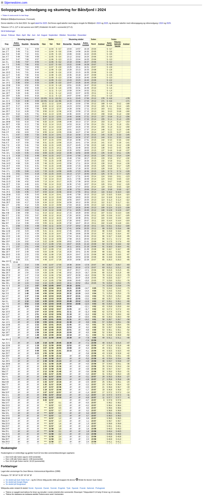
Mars (18, 35)
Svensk (53, 488)
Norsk (31, 488)
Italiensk (90, 488)
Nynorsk (38, 488)
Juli (38, 35)
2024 (99, 23)
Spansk (75, 488)
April (24, 35)
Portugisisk (100, 488)
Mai (28, 35)
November (71, 35)
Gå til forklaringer (8, 31)
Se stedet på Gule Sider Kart (17, 480)
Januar (4, 35)
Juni (33, 35)
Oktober (62, 35)
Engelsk (61, 488)
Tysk (68, 488)
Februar (11, 35)
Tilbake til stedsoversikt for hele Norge (15, 15)
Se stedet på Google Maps (17, 482)
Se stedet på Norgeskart (16, 484)
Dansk (46, 488)
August (44, 35)
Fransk (83, 488)
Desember (82, 35)
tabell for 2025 (41, 23)
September (53, 35)
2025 (106, 23)
